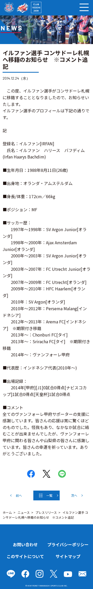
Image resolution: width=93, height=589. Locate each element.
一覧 (49, 495)
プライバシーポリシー (68, 544)
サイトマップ (68, 556)
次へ (74, 495)
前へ (19, 495)
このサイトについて (25, 556)
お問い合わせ (25, 544)
